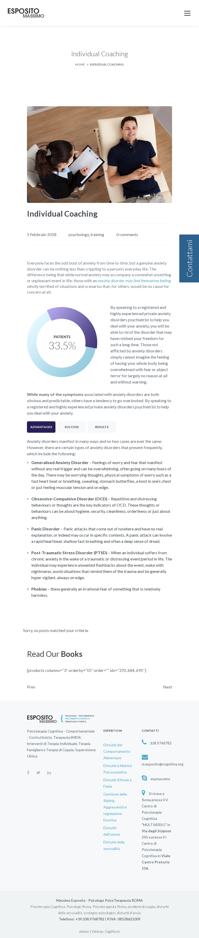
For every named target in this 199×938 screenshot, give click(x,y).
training (97, 234)
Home (80, 64)
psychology (79, 234)
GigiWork (112, 931)
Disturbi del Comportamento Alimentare (116, 751)
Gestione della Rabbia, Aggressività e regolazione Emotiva (115, 807)
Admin (84, 931)
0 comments (127, 234)
